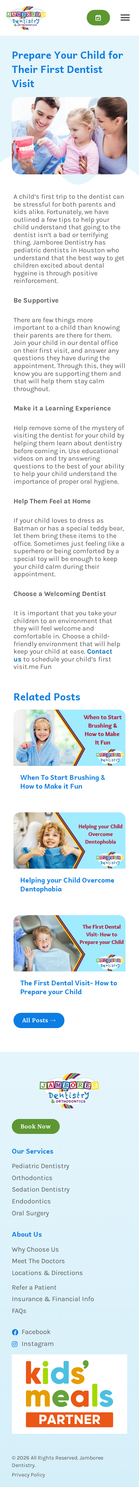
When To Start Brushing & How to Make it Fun (62, 781)
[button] (125, 17)
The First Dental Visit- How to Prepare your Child (68, 987)
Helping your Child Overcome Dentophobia (67, 884)
